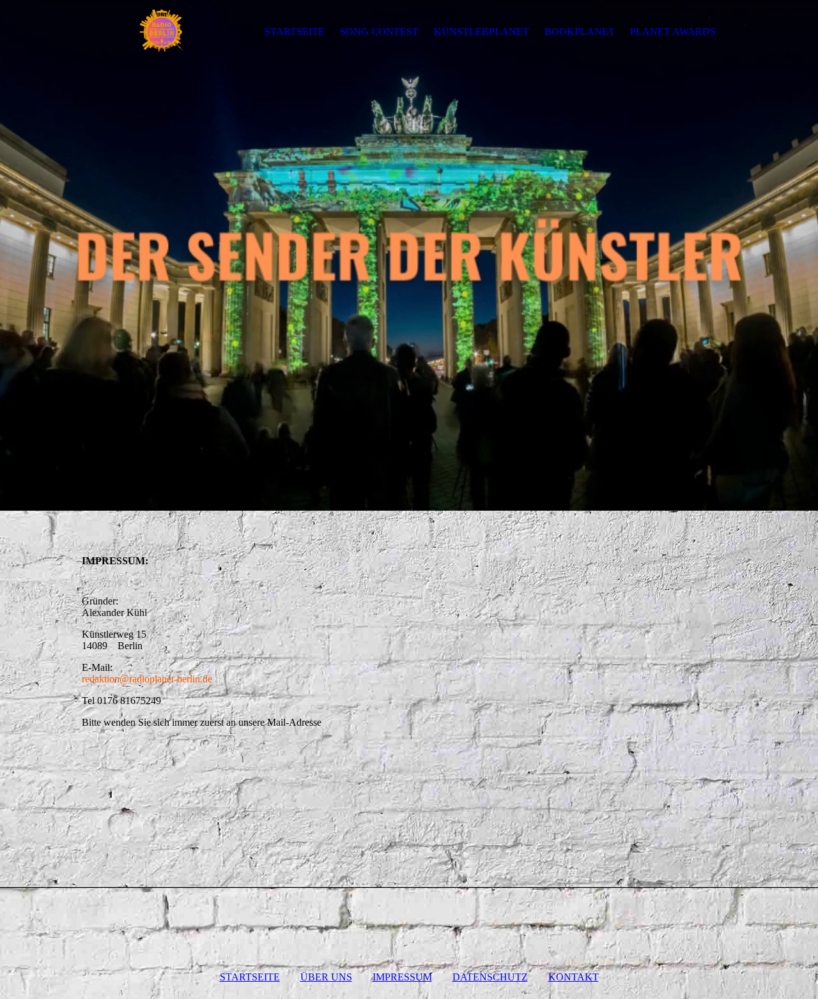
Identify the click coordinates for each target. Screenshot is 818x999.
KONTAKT (573, 977)
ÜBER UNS (326, 977)
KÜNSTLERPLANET (481, 31)
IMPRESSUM (402, 977)
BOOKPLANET (579, 31)
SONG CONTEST (379, 31)
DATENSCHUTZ (490, 977)
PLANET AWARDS (673, 31)
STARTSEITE (295, 31)
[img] (162, 32)
